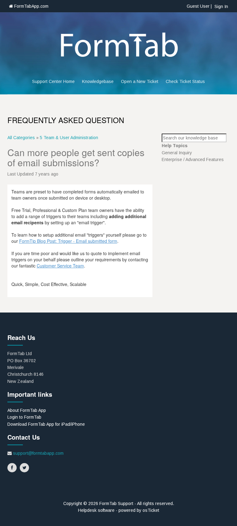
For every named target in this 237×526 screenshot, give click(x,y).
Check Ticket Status (185, 81)
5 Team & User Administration (69, 137)
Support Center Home (53, 81)
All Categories (21, 137)
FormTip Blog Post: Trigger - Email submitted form (68, 241)
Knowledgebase (98, 81)
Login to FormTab (24, 417)
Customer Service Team (60, 266)
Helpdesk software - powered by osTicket (118, 510)
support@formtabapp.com (38, 453)
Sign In (221, 6)
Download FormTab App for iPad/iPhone (46, 424)
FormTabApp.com (30, 6)
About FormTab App (26, 410)
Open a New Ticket (139, 81)
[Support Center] (118, 45)
